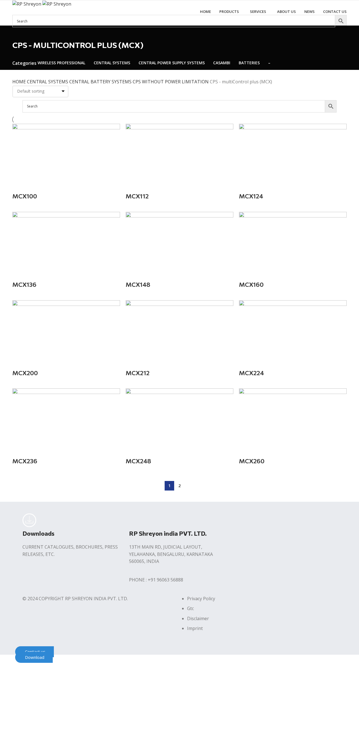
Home (19, 82)
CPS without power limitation (171, 82)
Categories (24, 63)
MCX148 (138, 284)
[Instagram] (258, 520)
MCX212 (137, 373)
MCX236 (24, 461)
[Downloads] (29, 520)
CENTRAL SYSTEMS (48, 82)
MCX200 (25, 373)
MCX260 (251, 461)
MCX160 (251, 284)
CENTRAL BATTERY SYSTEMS (101, 82)
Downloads (38, 533)
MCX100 (24, 196)
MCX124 (251, 196)
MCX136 (24, 284)
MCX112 (137, 196)
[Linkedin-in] (273, 520)
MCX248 (138, 461)
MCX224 (251, 373)
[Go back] (19, 33)
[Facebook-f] (243, 520)
